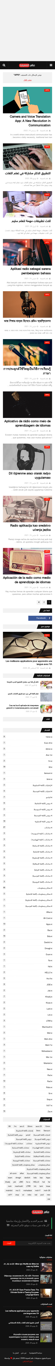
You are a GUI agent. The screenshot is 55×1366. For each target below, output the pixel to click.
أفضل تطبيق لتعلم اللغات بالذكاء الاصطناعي (24, 1323)
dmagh (27, 948)
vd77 (27, 1105)
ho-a (27, 978)
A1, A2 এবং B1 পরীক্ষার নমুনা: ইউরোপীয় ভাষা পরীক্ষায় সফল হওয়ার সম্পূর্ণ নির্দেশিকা (21, 1265)
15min (27, 737)
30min (27, 749)
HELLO (27, 972)
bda (27, 936)
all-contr (27, 918)
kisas (27, 1003)
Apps (27, 924)
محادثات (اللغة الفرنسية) (27, 876)
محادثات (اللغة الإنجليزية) (27, 858)
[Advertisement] (27, 30)
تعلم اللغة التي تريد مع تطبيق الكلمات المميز (23, 694)
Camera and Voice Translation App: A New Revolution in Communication (30, 121)
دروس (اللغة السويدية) (27, 809)
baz (27, 930)
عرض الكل (28, 80)
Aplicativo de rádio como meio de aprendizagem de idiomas (27, 424)
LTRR (27, 1021)
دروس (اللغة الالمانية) (27, 803)
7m (27, 761)
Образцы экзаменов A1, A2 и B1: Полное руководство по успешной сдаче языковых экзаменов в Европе (21, 1278)
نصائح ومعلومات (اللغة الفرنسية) (27, 906)
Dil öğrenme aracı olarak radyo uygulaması (30, 476)
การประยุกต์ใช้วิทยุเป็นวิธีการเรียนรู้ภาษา (27, 371)
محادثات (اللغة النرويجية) (27, 882)
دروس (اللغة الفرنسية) (27, 815)
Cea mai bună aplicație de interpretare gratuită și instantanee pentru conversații (22, 707)
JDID (27, 984)
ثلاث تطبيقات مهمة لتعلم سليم (31, 221)
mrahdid (27, 1063)
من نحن (23, 1353)
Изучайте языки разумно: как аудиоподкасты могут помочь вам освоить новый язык (24, 1337)
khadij (27, 997)
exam (27, 954)
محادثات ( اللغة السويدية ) (27, 833)
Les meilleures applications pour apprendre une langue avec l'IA (29, 663)
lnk (27, 1015)
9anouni (27, 773)
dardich (27, 942)
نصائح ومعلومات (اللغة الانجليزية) (27, 900)
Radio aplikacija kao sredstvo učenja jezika (30, 528)
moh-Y (27, 1045)
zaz (27, 1111)
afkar (27, 912)
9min (27, 779)
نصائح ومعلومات (27, 888)
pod (27, 1075)
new (27, 1069)
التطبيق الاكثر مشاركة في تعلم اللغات (28, 173)
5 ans (27, 755)
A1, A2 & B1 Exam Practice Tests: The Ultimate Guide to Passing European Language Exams (24, 1292)
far (27, 960)
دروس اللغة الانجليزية (27, 821)
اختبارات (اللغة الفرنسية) (27, 791)
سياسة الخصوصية (35, 1353)
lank (27, 1009)
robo (27, 1087)
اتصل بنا (16, 1353)
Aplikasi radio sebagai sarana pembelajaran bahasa (31, 271)
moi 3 (27, 1057)
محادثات (27, 827)
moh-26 (27, 1039)
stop (27, 1099)
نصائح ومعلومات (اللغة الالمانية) (27, 894)
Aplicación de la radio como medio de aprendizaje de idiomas (27, 580)
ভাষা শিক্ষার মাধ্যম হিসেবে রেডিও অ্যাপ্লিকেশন (27, 321)
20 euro (27, 743)
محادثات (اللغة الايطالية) (27, 864)
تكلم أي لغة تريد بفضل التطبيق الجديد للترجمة (23, 682)
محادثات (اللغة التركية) (27, 870)
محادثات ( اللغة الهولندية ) (27, 839)
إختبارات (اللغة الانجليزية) (27, 785)
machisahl (27, 1027)
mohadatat (27, 1051)
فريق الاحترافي (28, 1361)
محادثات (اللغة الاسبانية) (27, 845)
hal (27, 966)
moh (27, 1033)
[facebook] (40, 618)
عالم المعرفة (44, 131)
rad (27, 1081)
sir (27, 1093)
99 (27, 767)
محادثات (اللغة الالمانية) (27, 851)
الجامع (27, 797)
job (27, 990)
